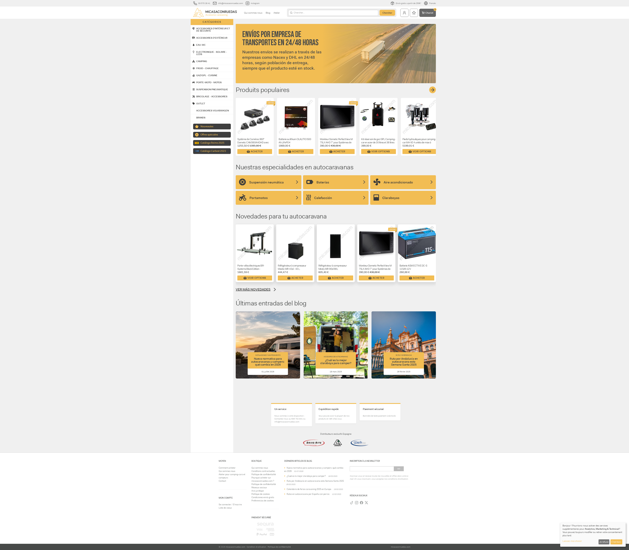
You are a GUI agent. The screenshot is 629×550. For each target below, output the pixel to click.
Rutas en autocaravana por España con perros (308, 494)
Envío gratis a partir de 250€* (408, 3)
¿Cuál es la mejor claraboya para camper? (306, 476)
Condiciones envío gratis (262, 497)
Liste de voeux (225, 507)
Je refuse (603, 541)
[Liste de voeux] (414, 13)
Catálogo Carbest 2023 (213, 151)
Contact (222, 481)
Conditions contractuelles (263, 471)
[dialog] (593, 534)
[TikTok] (352, 503)
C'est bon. (616, 541)
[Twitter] (366, 503)
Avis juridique (257, 490)
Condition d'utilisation (256, 547)
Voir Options (380, 151)
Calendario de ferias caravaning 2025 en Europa (309, 489)
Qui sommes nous (253, 12)
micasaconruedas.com (235, 547)
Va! (398, 468)
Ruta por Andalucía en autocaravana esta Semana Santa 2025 (315, 481)
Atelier (277, 12)
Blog (268, 12)
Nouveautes (206, 126)
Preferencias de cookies (262, 500)
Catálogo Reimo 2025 (212, 142)
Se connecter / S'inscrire (230, 504)
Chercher (387, 12)
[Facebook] (361, 503)
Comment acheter (227, 467)
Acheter (257, 151)
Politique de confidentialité (263, 474)
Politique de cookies (260, 494)
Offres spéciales (209, 134)
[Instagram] (357, 503)
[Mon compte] (404, 13)
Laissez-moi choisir (572, 541)
